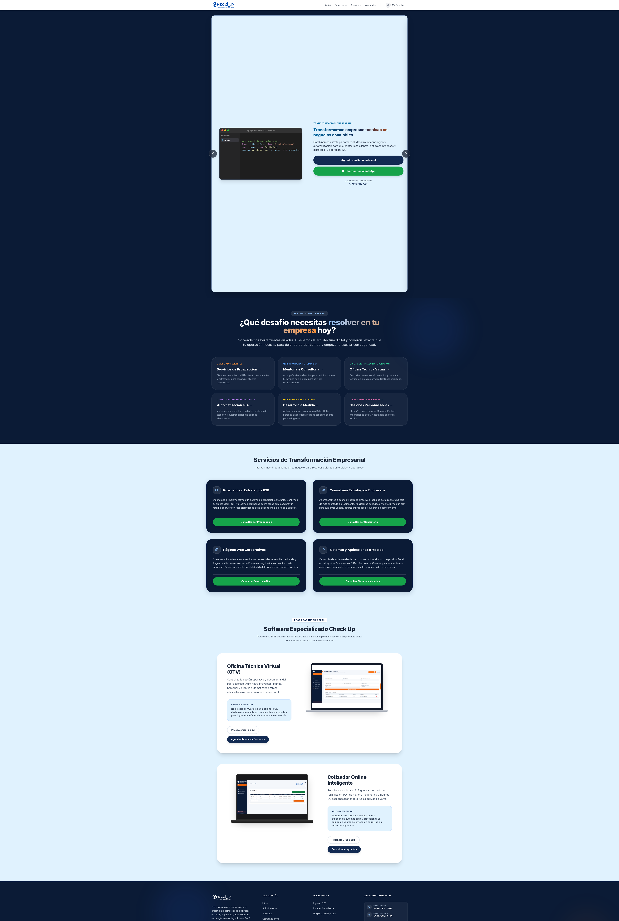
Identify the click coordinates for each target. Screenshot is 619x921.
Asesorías (370, 5)
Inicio (328, 5)
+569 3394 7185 (383, 916)
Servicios (356, 5)
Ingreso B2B (319, 903)
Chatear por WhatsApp (360, 171)
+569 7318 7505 (360, 184)
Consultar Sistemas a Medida (363, 581)
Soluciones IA (269, 908)
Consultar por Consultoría (363, 522)
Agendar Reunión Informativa (248, 739)
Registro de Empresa (324, 913)
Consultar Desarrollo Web (256, 581)
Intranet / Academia (323, 908)
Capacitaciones (270, 918)
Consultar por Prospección (256, 522)
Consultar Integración (344, 849)
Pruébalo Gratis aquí (358, 160)
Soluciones (341, 5)
